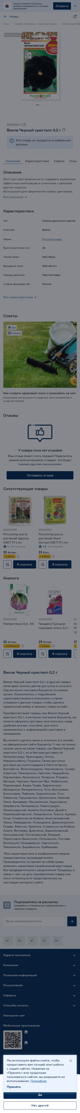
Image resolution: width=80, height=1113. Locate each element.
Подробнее (39, 1081)
